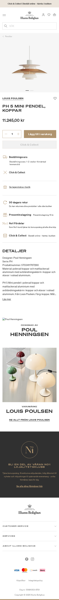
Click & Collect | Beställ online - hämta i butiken (29, 3)
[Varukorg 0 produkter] (54, 14)
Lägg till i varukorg (40, 134)
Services (9, 536)
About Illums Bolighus (19, 546)
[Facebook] (26, 559)
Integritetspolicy (36, 580)
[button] (27, 90)
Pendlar (8, 36)
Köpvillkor (21, 580)
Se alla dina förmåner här (29, 486)
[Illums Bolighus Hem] (29, 15)
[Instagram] (32, 559)
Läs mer (6, 299)
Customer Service (15, 526)
